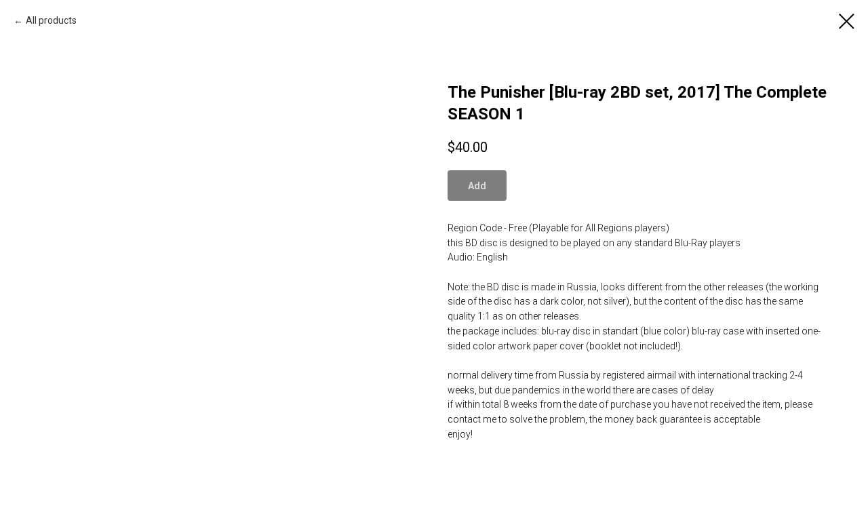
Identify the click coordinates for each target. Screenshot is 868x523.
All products (51, 20)
